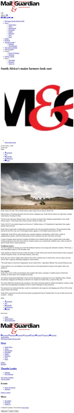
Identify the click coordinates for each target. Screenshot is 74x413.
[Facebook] (1, 18)
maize (6, 317)
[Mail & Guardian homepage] (37, 6)
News (3, 343)
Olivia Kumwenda (10, 142)
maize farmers (9, 319)
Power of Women (10, 387)
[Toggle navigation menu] (2, 13)
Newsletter (8, 401)
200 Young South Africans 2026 (10, 339)
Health (7, 354)
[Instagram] (3, 18)
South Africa (8, 347)
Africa (6, 349)
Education (8, 352)
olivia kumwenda (10, 320)
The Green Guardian (7, 377)
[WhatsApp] (11, 18)
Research (7, 402)
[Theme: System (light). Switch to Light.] (3, 16)
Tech (6, 357)
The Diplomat (9, 374)
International (8, 350)
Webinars (7, 389)
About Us (8, 404)
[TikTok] (7, 18)
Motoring (7, 356)
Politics (3, 362)
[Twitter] (9, 18)
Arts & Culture (5, 379)
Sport (6, 359)
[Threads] (6, 18)
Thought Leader (9, 368)
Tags (2, 337)
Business (3, 364)
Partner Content (5, 392)
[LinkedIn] (4, 18)
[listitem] (4, 335)
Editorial (7, 372)
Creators (6, 337)
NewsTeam (25, 407)
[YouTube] (12, 18)
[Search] (7, 16)
